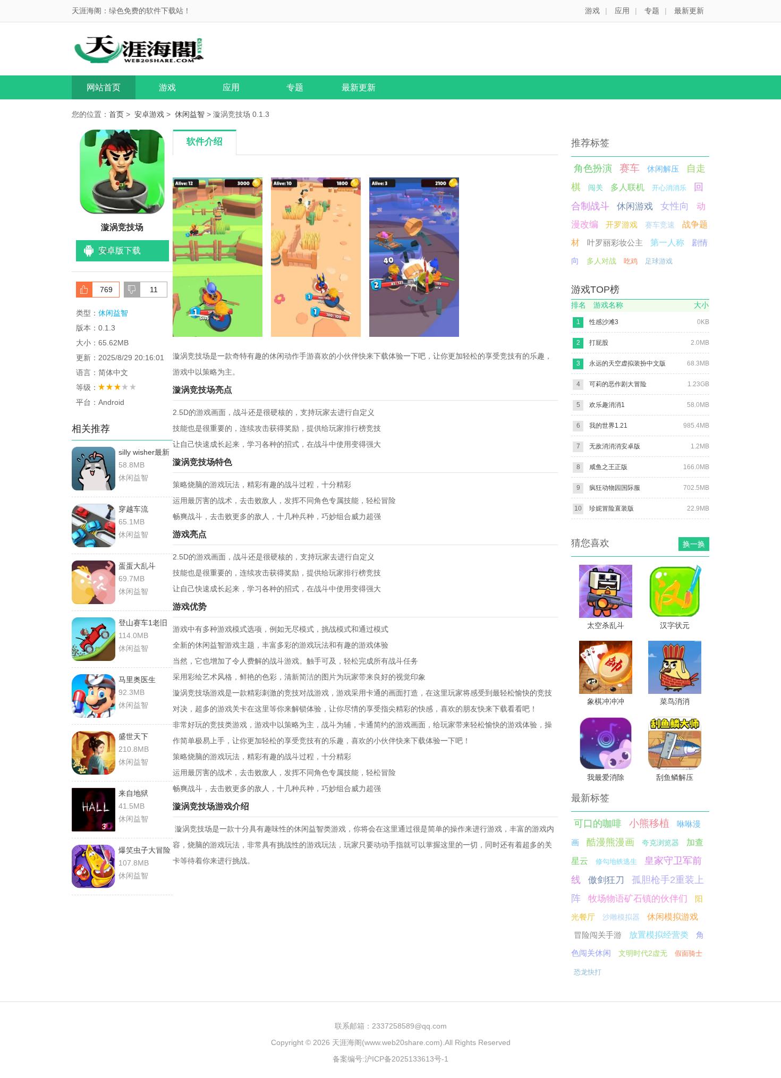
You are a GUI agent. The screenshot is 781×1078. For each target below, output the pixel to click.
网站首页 (104, 87)
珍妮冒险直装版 (611, 508)
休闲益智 (190, 114)
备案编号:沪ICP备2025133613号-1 (390, 1059)
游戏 (592, 10)
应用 (622, 10)
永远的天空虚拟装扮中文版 (627, 363)
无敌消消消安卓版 (614, 446)
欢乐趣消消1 (607, 405)
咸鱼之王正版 (608, 467)
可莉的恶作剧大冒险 (618, 384)
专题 (651, 10)
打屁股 (598, 342)
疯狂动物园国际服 (614, 487)
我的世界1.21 (608, 425)
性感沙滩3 (603, 322)
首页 (116, 114)
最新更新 (689, 10)
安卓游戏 (149, 114)
